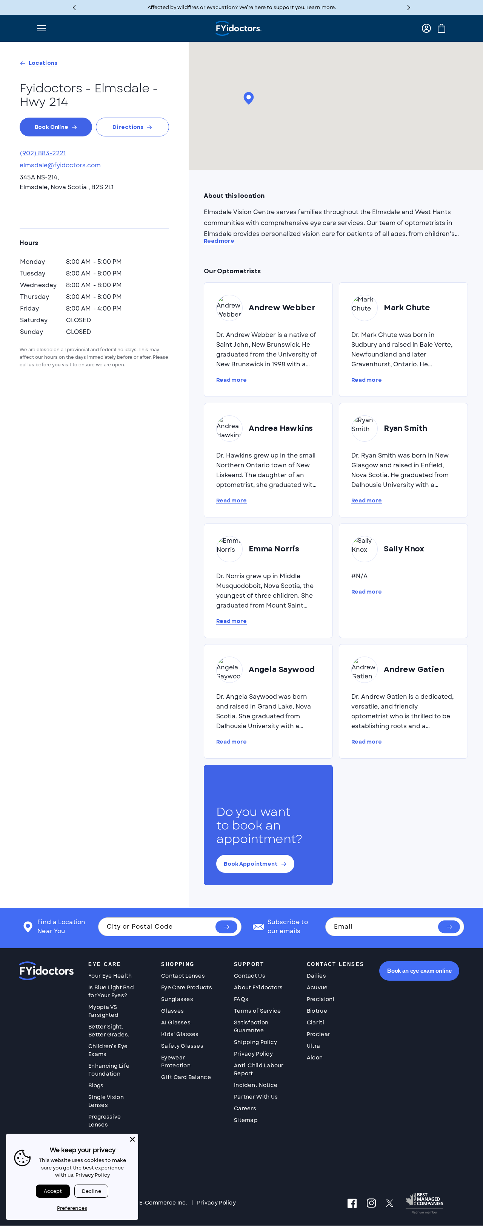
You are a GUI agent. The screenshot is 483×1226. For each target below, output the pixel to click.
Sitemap (246, 1120)
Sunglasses (177, 999)
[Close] (132, 1139)
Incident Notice (255, 1085)
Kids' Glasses (180, 1034)
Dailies (316, 976)
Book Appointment (251, 864)
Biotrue (317, 1011)
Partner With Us (256, 1096)
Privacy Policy (253, 1054)
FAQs (241, 999)
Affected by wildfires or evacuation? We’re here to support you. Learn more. (242, 7)
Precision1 (320, 999)
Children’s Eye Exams (108, 1050)
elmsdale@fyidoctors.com (60, 165)
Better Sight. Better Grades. (108, 1030)
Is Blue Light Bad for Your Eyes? (111, 991)
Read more (219, 241)
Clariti (315, 1022)
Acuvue (317, 987)
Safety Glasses (182, 1046)
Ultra (313, 1046)
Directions (127, 127)
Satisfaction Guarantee (251, 1026)
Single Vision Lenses (106, 1101)
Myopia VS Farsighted (103, 1011)
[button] (409, 7)
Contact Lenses (183, 976)
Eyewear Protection (176, 1061)
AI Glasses (176, 1022)
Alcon (315, 1057)
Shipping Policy (255, 1042)
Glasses (172, 1011)
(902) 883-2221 (43, 153)
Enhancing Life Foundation (108, 1070)
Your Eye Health (110, 976)
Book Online (51, 127)
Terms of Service (257, 1011)
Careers (245, 1108)
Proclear (318, 1034)
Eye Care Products (186, 987)
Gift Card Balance (186, 1077)
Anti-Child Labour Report (259, 1069)
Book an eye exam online (419, 970)
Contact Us (249, 976)
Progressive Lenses (104, 1120)
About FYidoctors (258, 987)
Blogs (95, 1085)
